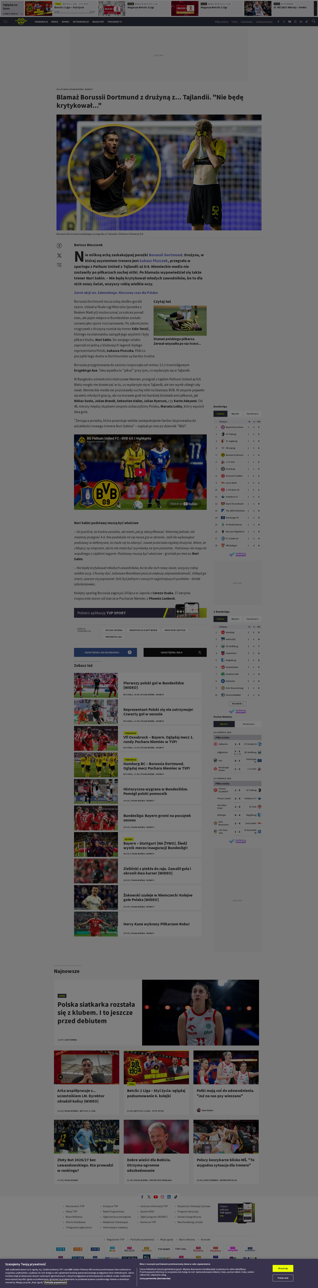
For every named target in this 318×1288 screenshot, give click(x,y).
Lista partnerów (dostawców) (155, 1278)
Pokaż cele (283, 1278)
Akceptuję (283, 1268)
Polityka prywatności (56, 1282)
